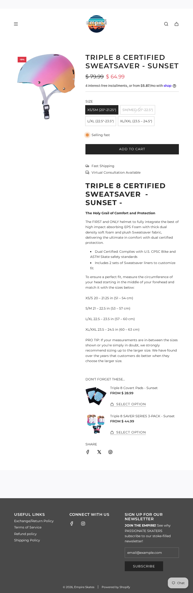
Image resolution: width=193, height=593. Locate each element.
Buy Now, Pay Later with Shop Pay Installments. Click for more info (96, 4)
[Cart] (176, 24)
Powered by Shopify (116, 587)
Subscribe (144, 566)
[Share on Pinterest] (110, 453)
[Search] (166, 24)
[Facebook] (72, 523)
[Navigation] (16, 24)
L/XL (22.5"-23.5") (100, 121)
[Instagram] (83, 523)
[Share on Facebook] (88, 453)
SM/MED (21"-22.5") (137, 110)
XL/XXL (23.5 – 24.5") (136, 121)
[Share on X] (99, 453)
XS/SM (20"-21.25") (101, 110)
